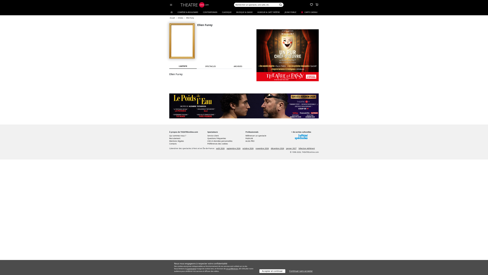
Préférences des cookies (217, 143)
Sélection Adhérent (307, 148)
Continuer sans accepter (301, 271)
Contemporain (210, 12)
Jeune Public (290, 12)
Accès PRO (250, 141)
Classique (227, 12)
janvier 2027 (291, 148)
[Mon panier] (317, 5)
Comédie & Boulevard (188, 12)
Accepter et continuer (272, 271)
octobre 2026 (248, 148)
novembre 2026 (262, 148)
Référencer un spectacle (256, 135)
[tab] (210, 66)
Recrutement (174, 138)
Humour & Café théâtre (268, 12)
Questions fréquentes (216, 138)
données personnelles (223, 141)
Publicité (249, 138)
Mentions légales (176, 141)
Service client (213, 135)
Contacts (173, 143)
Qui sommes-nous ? (177, 135)
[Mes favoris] (311, 5)
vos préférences (232, 268)
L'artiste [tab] (183, 66)
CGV (209, 141)
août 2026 (220, 148)
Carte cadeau (310, 12)
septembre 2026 (233, 148)
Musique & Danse (244, 12)
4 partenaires (191, 268)
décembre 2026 (277, 148)
